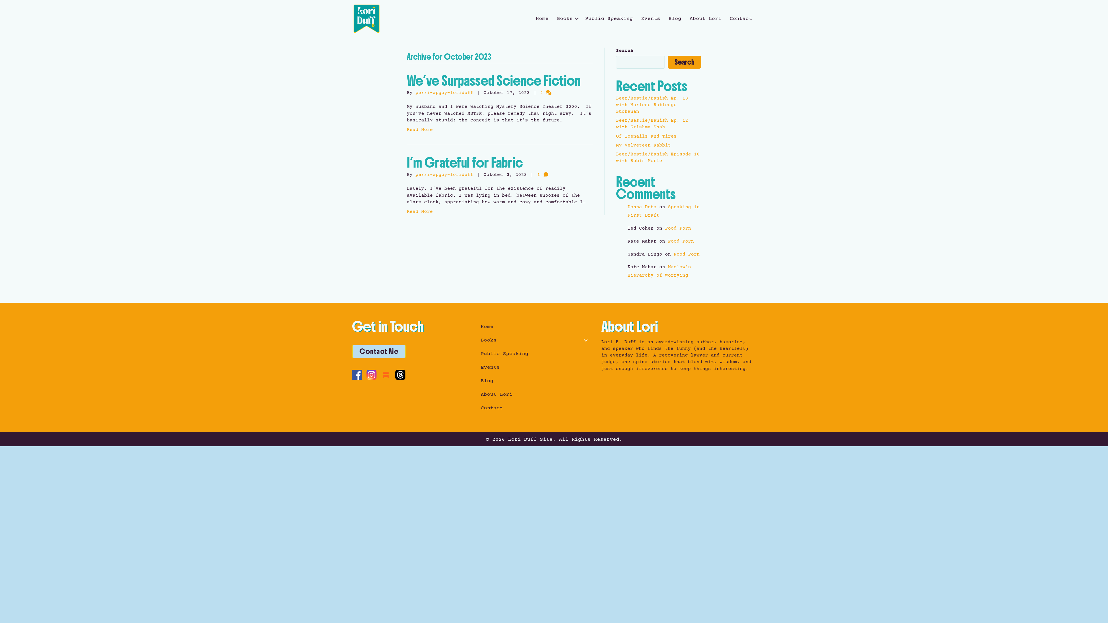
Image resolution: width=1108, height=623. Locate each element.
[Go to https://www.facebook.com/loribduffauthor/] (357, 375)
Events (650, 19)
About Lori (705, 19)
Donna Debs (642, 207)
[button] (577, 18)
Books (565, 19)
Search (624, 50)
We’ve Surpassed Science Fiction (494, 80)
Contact (741, 19)
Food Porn (678, 228)
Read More (420, 129)
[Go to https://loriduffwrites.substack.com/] (386, 375)
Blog (675, 19)
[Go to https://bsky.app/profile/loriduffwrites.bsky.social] (415, 374)
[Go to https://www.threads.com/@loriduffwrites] (400, 375)
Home (542, 19)
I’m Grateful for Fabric (465, 162)
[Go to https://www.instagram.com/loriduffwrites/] (371, 375)
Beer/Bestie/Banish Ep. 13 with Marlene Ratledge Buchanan (652, 105)
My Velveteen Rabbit (643, 145)
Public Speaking (609, 19)
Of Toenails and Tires (646, 136)
